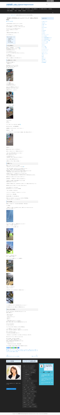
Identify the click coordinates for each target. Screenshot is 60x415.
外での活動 (9, 41)
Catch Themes (46, 413)
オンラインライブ (44, 43)
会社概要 (12, 8)
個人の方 (22, 8)
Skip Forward (52, 372)
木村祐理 (12, 21)
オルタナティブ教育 (33, 349)
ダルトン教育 (25, 385)
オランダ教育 (25, 372)
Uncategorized (44, 30)
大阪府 (24, 350)
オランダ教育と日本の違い (43, 8)
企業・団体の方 (27, 8)
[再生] (40, 372)
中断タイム (9, 40)
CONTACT (24, 10)
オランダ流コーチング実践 (27, 349)
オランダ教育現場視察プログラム (47, 37)
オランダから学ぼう (20, 349)
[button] (46, 375)
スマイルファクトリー (45, 49)
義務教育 (14, 351)
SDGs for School (44, 27)
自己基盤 (16, 351)
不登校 (16, 350)
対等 (33, 350)
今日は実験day (10, 38)
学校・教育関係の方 (35, 8)
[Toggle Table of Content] (14, 37)
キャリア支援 (44, 46)
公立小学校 (21, 350)
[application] (46, 372)
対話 (35, 350)
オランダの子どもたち (26, 370)
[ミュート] (47, 372)
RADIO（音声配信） (10, 10)
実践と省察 (31, 350)
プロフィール (18, 8)
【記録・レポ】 (9, 349)
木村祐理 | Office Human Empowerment (19, 4)
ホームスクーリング (14, 349)
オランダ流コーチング (26, 376)
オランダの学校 (44, 36)
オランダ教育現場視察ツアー (27, 374)
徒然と (43, 56)
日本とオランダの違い (26, 400)
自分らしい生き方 (30, 402)
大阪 (29, 389)
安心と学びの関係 (10, 42)
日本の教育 (43, 59)
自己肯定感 (34, 406)
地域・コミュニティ (45, 53)
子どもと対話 (27, 350)
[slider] (49, 372)
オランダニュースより (45, 34)
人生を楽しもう (33, 387)
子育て (24, 393)
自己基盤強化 (44, 62)
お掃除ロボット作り (10, 39)
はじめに (8, 8)
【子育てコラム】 (44, 21)
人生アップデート (44, 52)
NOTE (16, 10)
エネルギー (43, 33)
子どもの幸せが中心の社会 (32, 391)
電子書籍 (19, 10)
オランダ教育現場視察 (32, 372)
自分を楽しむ (33, 404)
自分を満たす (25, 406)
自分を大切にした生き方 (26, 404)
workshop (50, 8)
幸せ (9, 351)
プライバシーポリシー (30, 10)
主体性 (18, 350)
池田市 (11, 351)
